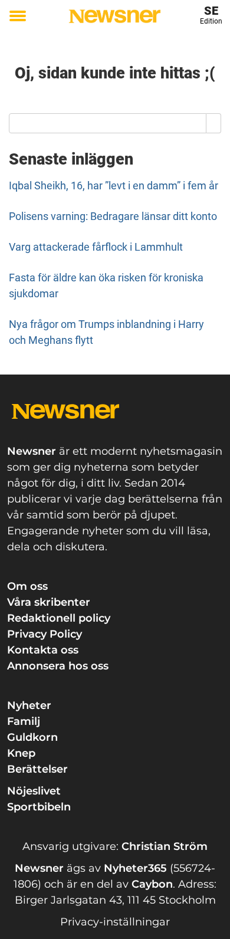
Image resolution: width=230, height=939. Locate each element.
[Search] (213, 123)
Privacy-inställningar (115, 921)
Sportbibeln (39, 806)
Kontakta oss (42, 649)
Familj (23, 721)
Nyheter (29, 705)
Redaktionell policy (58, 618)
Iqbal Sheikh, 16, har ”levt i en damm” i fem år (113, 185)
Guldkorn (32, 737)
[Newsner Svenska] (115, 16)
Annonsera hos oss (58, 665)
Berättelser (37, 769)
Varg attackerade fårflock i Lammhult (96, 247)
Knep (21, 753)
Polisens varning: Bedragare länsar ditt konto (113, 216)
